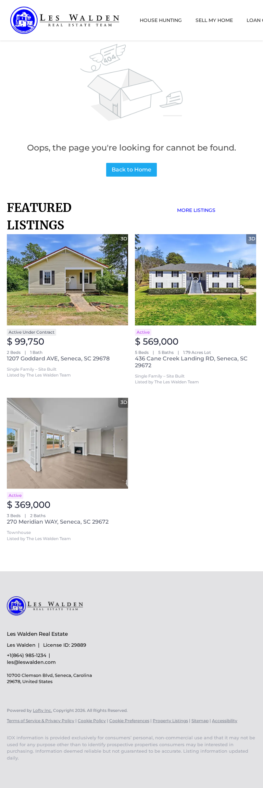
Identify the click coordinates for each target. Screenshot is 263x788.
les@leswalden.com (31, 662)
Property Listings (170, 720)
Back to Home (131, 169)
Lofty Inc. (42, 710)
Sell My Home (214, 20)
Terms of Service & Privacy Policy (40, 720)
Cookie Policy (92, 720)
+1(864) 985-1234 (26, 655)
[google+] (35, 769)
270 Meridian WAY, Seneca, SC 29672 (58, 521)
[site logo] (50, 621)
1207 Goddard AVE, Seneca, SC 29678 (58, 358)
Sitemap (200, 720)
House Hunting (161, 20)
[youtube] (15, 769)
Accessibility (224, 720)
